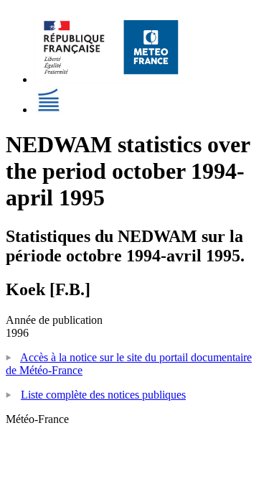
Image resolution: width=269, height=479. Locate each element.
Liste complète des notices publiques (103, 395)
